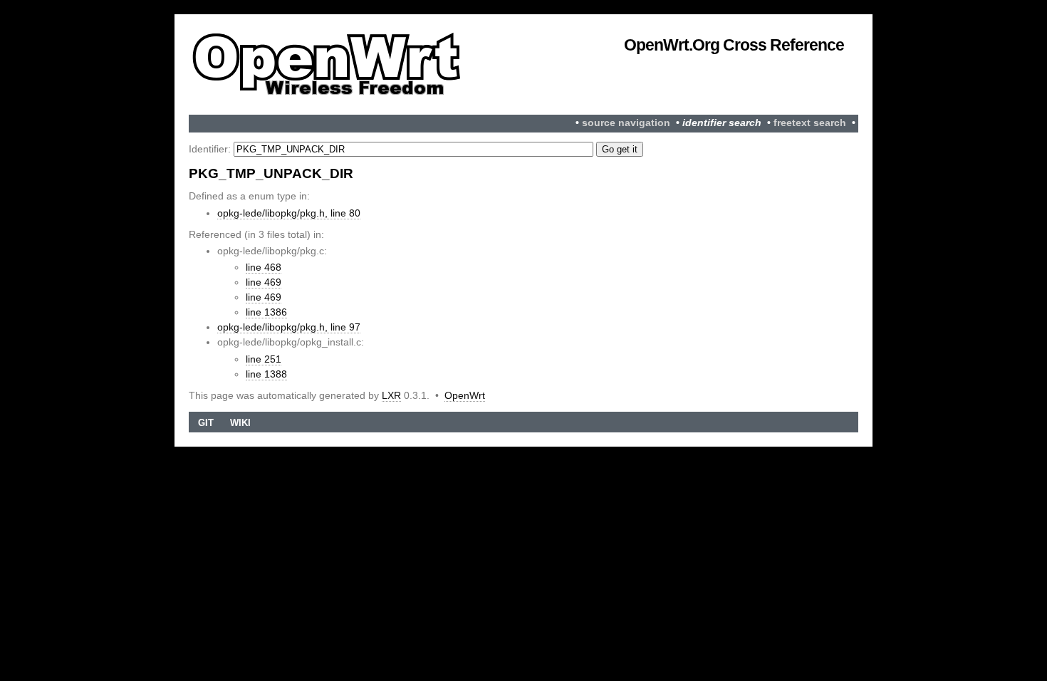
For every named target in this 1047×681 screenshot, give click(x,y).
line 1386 (266, 312)
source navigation (626, 123)
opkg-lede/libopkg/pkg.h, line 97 (288, 327)
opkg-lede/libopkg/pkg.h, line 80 (288, 213)
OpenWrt (464, 395)
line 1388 (266, 374)
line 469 (263, 282)
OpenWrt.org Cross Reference (734, 45)
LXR (391, 395)
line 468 (263, 267)
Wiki (240, 422)
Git (206, 422)
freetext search (809, 123)
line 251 (263, 359)
